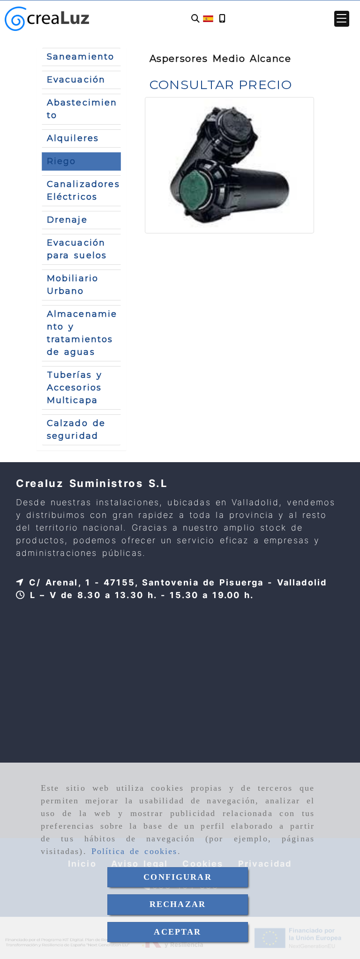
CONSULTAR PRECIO (221, 84)
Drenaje (67, 220)
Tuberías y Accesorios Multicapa (74, 387)
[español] (208, 18)
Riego (61, 161)
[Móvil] (222, 19)
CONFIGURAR (177, 877)
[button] (341, 19)
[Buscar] (195, 19)
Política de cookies (134, 851)
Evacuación (76, 80)
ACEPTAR (177, 932)
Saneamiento (81, 57)
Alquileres (73, 138)
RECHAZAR (178, 904)
